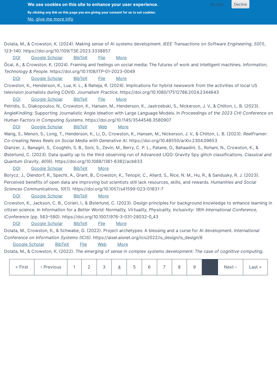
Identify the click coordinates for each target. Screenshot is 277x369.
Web (102, 126)
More (121, 57)
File (101, 57)
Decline (240, 4)
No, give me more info (50, 19)
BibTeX (80, 57)
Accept (217, 4)
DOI (16, 57)
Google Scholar (47, 57)
